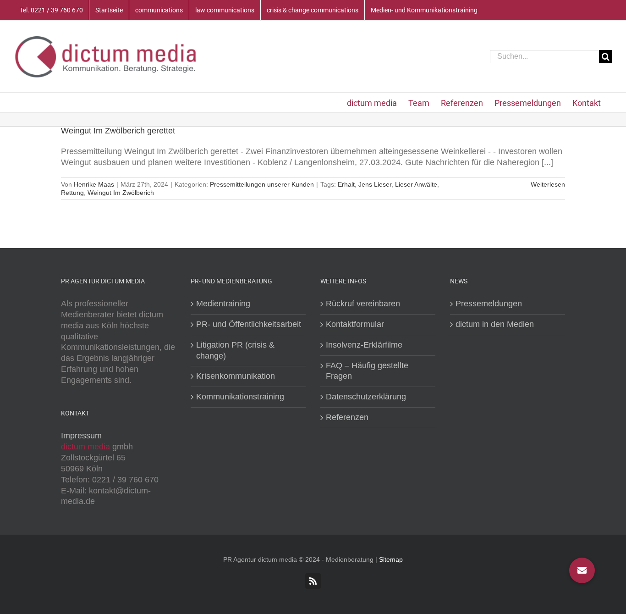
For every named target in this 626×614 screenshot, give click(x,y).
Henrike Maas (94, 184)
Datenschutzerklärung (366, 396)
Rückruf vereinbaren (363, 303)
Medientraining (223, 303)
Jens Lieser (374, 184)
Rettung (72, 192)
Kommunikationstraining (240, 396)
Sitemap (391, 559)
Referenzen (347, 417)
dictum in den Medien (495, 324)
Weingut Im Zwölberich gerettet (118, 130)
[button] (582, 570)
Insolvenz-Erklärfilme (364, 344)
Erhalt (346, 184)
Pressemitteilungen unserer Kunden (262, 184)
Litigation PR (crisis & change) (235, 350)
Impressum (81, 435)
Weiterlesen (548, 184)
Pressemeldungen (489, 303)
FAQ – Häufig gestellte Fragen (367, 371)
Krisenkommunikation (235, 376)
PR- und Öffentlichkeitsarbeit (248, 324)
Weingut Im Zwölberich (121, 192)
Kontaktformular (355, 324)
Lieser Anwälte (416, 184)
